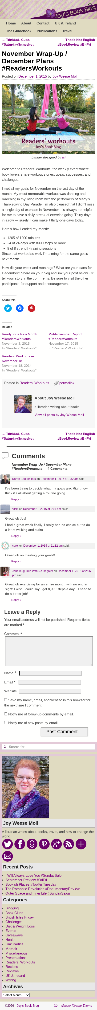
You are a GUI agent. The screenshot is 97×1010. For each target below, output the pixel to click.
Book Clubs (14, 913)
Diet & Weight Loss (20, 926)
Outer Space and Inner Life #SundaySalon (37, 893)
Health (10, 940)
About (26, 23)
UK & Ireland (65, 23)
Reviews (12, 971)
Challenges (14, 922)
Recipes (11, 967)
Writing (10, 980)
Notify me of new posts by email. (33, 723)
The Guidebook (18, 31)
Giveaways (14, 935)
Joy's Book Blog (28, 1005)
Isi (63, 157)
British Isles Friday (19, 917)
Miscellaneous (16, 953)
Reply (16, 499)
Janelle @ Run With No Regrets (32, 571)
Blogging (12, 908)
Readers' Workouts (34, 383)
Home (11, 23)
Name (10, 673)
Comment (13, 634)
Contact (42, 23)
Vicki (15, 509)
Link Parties (14, 944)
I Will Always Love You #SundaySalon (34, 875)
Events (10, 931)
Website (10, 691)
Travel (67, 31)
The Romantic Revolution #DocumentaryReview (42, 889)
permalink (66, 383)
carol (15, 545)
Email (10, 682)
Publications (47, 31)
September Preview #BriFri (26, 880)
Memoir (11, 949)
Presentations (16, 958)
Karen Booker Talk (24, 479)
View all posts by (59, 415)
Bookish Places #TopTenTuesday (30, 884)
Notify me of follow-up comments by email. (41, 714)
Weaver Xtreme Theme (76, 1005)
